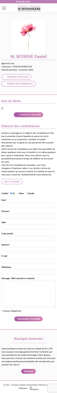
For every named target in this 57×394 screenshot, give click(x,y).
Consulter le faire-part (17, 77)
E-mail (4, 256)
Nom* (4, 200)
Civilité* (5, 193)
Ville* (3, 222)
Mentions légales (45, 385)
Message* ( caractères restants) (17, 278)
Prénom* (5, 211)
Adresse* (5, 245)
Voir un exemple (12, 182)
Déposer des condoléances (20, 84)
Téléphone (6, 267)
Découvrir (28, 371)
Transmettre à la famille (28, 319)
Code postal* (7, 234)
